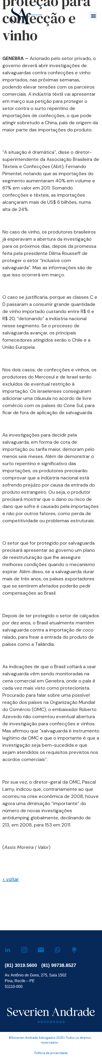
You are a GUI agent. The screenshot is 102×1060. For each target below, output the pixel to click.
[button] (93, 16)
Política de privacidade (51, 1053)
